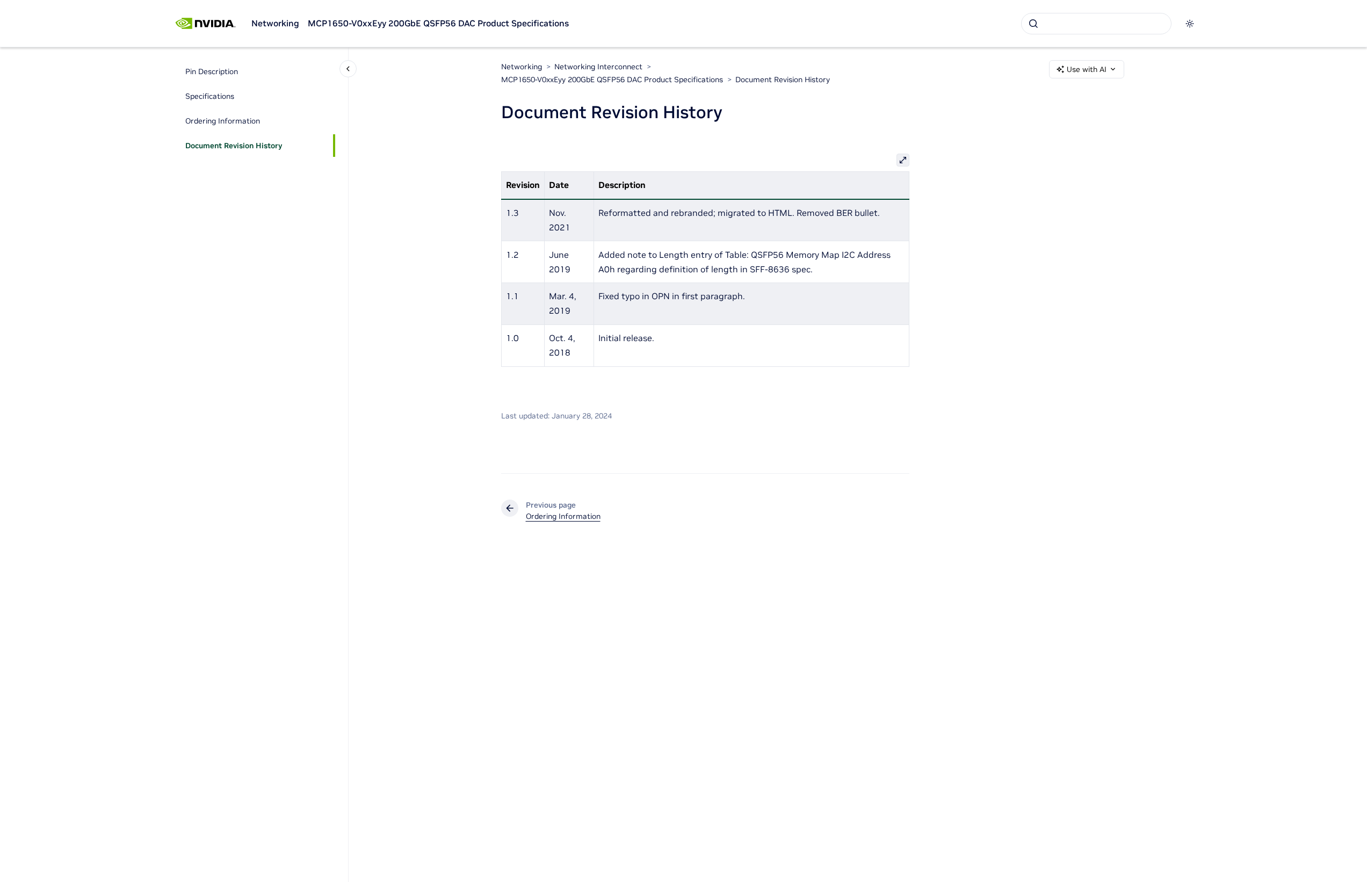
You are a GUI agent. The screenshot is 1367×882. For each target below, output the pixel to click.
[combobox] (1096, 23)
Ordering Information (222, 121)
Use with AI (1086, 69)
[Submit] (1033, 23)
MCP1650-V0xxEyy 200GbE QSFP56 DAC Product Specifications (438, 23)
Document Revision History (233, 145)
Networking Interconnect (598, 66)
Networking (275, 23)
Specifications (209, 96)
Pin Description (211, 71)
